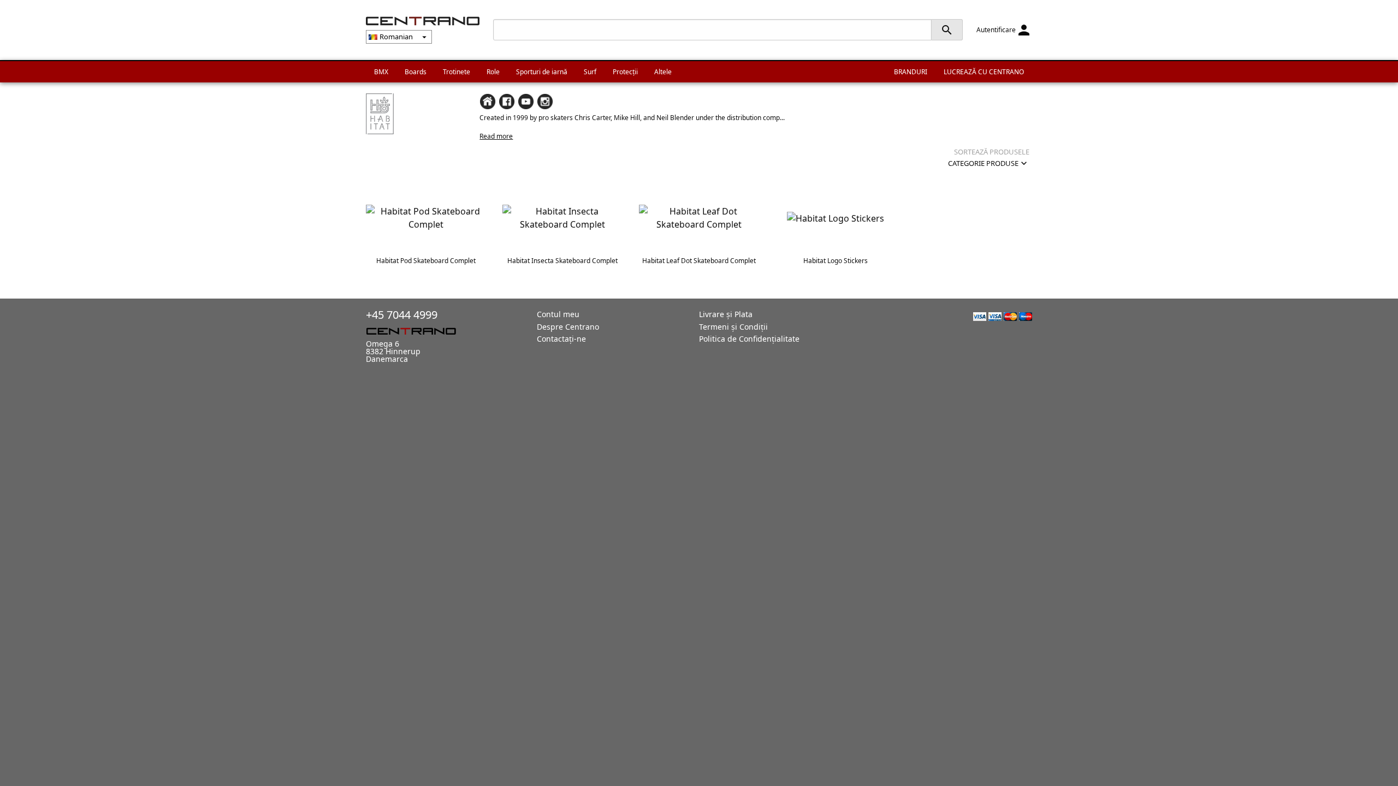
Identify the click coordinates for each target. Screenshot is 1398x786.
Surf (590, 71)
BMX (381, 71)
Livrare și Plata (726, 314)
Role (493, 71)
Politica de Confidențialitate (749, 339)
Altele (663, 71)
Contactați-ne (561, 339)
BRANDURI (910, 71)
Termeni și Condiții (733, 326)
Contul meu (558, 314)
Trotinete (456, 71)
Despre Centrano (568, 326)
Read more (496, 136)
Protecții (625, 71)
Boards (415, 71)
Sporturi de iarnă (541, 71)
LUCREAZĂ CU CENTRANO (984, 71)
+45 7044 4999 (401, 314)
